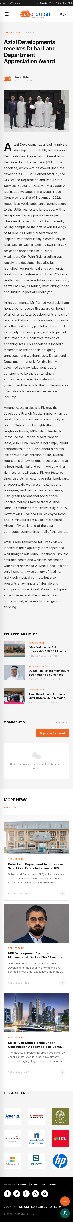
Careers (23, 1184)
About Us (9, 1184)
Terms (52, 1184)
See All (8, 807)
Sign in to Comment (52, 733)
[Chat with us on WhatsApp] (65, 1213)
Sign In (64, 14)
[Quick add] (65, 1201)
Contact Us (38, 1184)
